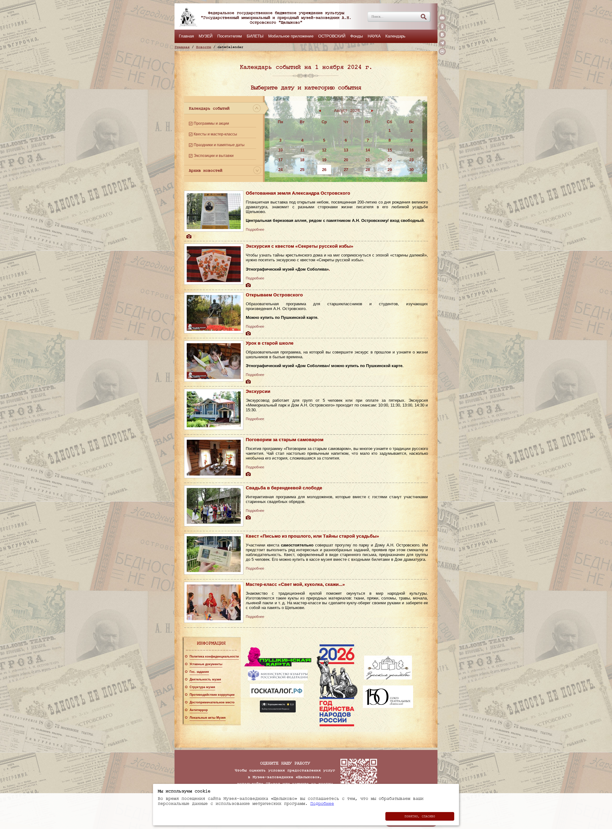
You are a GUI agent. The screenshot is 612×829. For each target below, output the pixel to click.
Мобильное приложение (290, 36)
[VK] (442, 37)
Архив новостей (205, 170)
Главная (186, 36)
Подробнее (255, 229)
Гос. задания (199, 672)
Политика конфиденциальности (214, 656)
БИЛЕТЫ (255, 36)
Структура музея (202, 687)
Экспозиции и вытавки (214, 156)
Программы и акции (211, 123)
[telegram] (442, 45)
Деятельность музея (205, 679)
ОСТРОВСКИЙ (331, 36)
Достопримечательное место (212, 702)
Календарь (395, 36)
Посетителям (229, 36)
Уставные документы (206, 664)
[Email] (442, 20)
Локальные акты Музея (208, 717)
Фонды (356, 36)
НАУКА (374, 36)
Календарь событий (209, 108)
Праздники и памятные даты (219, 145)
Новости (203, 47)
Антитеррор (199, 710)
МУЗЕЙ (206, 36)
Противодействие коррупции (212, 694)
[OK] (442, 29)
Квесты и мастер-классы (215, 134)
